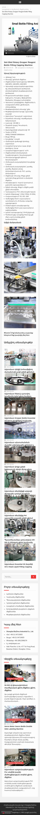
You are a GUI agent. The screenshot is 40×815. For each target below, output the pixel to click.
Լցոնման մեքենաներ (14, 594)
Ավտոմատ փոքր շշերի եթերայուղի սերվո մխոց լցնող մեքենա (18, 469)
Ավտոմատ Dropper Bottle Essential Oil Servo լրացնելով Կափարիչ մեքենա (19, 420)
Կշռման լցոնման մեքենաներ (18, 603)
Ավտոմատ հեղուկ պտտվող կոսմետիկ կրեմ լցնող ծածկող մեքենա (17, 396)
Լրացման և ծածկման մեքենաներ (20, 606)
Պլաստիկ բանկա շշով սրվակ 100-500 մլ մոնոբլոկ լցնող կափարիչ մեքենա (19, 542)
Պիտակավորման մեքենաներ (18, 600)
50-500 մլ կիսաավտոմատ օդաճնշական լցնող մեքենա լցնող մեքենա (19, 687)
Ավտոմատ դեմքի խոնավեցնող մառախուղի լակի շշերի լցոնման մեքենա (19, 372)
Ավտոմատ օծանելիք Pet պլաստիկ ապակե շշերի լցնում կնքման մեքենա (18, 518)
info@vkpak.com (14, 643)
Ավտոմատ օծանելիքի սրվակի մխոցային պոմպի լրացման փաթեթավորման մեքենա (18, 493)
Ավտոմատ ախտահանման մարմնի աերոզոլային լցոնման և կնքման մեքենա (19, 445)
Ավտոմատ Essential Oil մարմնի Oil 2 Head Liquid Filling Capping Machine (18, 566)
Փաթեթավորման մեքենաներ (18, 614)
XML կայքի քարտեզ (28, 812)
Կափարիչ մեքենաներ (15, 597)
